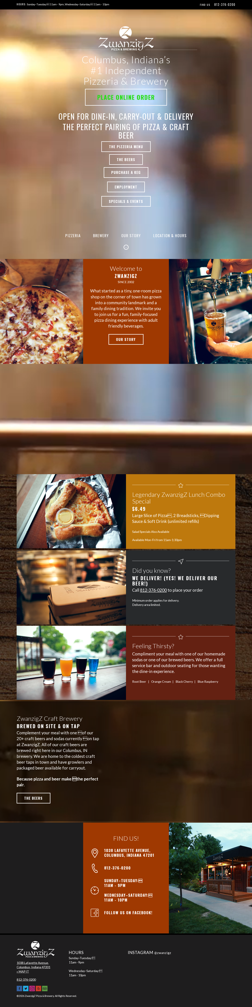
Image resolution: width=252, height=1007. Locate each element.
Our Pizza (41, 311)
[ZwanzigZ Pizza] (36, 950)
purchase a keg (126, 172)
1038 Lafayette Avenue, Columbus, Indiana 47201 (129, 852)
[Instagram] (32, 990)
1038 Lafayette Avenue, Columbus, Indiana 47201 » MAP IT (33, 967)
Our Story (131, 235)
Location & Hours (170, 235)
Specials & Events (126, 201)
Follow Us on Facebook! (128, 912)
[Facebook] (19, 990)
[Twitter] (25, 990)
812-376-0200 (224, 4)
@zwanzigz (162, 953)
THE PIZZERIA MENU (126, 146)
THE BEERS (126, 159)
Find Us (205, 5)
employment (126, 186)
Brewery (101, 235)
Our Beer (210, 311)
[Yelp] (38, 990)
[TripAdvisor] (44, 990)
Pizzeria (73, 235)
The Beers (33, 798)
